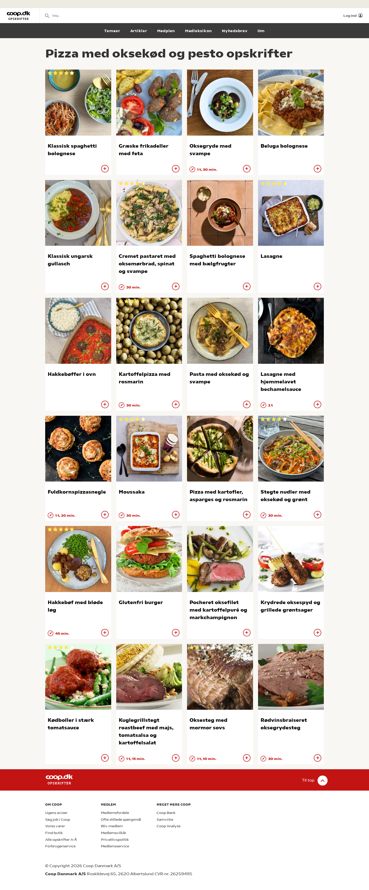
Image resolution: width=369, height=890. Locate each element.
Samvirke (165, 819)
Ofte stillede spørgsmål (121, 819)
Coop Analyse (168, 826)
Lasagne (271, 256)
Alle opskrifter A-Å (61, 840)
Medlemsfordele (115, 813)
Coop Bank (166, 813)
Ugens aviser (56, 813)
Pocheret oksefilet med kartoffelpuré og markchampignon (218, 610)
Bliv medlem (112, 826)
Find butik (54, 833)
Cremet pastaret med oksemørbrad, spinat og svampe (147, 263)
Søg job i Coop (57, 819)
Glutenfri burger (141, 602)
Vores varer (55, 826)
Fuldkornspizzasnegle (77, 492)
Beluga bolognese (284, 146)
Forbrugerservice (60, 846)
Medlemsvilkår (113, 833)
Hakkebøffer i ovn (72, 374)
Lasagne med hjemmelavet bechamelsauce (281, 381)
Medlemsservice (115, 846)
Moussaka (132, 492)
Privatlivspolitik (115, 840)
